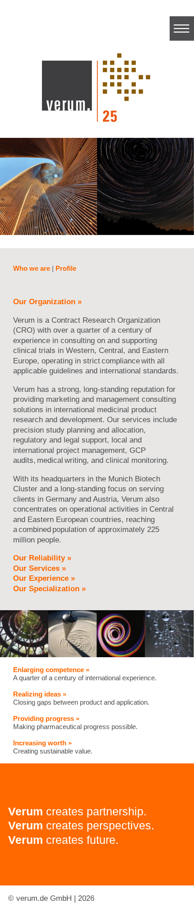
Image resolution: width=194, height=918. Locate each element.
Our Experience (44, 578)
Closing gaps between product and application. (81, 698)
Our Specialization (49, 588)
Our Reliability (42, 558)
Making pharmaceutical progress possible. (75, 722)
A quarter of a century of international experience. (85, 674)
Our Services (39, 568)
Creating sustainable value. (52, 747)
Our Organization (47, 301)
